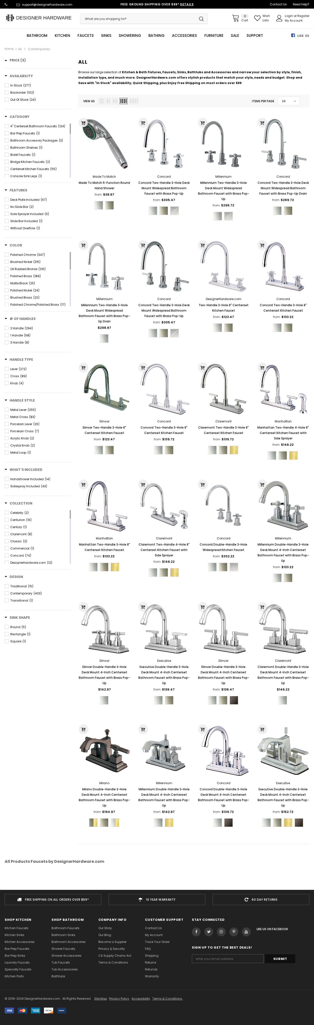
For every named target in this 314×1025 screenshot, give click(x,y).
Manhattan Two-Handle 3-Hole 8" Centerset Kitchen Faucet (104, 547)
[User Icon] (279, 18)
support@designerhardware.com (47, 4)
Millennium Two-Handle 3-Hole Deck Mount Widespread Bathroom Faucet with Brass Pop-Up (223, 191)
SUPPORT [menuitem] (255, 35)
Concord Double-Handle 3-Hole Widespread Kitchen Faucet (223, 547)
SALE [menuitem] (235, 35)
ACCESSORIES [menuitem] (184, 35)
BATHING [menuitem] (156, 35)
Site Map (100, 998)
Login (289, 16)
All (20, 49)
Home (9, 49)
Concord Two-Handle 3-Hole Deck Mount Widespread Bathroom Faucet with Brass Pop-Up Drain (283, 188)
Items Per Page (263, 101)
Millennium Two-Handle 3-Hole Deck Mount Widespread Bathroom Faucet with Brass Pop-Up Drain (104, 313)
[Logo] (39, 18)
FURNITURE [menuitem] (213, 35)
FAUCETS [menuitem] (86, 35)
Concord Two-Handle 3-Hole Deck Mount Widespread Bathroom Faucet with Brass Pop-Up (164, 188)
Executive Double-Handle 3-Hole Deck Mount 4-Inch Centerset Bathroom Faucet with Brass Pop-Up (164, 675)
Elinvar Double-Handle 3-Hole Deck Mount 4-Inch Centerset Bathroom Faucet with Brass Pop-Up (104, 675)
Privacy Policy (119, 998)
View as (89, 101)
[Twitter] (208, 931)
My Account (293, 20)
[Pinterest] (233, 931)
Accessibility (140, 998)
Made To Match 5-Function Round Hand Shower (104, 185)
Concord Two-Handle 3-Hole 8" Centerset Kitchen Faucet (283, 308)
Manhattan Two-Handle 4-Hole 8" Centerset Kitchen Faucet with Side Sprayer (283, 432)
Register (303, 16)
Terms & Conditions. (167, 998)
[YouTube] (246, 931)
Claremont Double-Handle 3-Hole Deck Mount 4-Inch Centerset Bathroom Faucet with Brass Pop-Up (283, 675)
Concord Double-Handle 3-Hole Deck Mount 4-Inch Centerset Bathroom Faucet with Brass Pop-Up (223, 797)
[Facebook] (196, 931)
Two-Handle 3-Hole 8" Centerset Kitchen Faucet (224, 308)
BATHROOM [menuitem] (37, 35)
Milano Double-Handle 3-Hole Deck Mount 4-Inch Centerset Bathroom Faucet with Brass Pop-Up (104, 797)
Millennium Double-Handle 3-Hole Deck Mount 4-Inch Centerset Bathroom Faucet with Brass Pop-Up (283, 552)
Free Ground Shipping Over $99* (157, 4)
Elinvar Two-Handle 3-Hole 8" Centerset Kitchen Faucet (104, 430)
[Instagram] (221, 931)
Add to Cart (104, 270)
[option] (53, 899)
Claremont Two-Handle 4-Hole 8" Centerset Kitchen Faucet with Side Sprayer (164, 549)
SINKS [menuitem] (106, 35)
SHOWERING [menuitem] (130, 35)
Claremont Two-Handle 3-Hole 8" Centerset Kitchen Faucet (223, 430)
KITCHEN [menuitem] (62, 35)
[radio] (99, 205)
